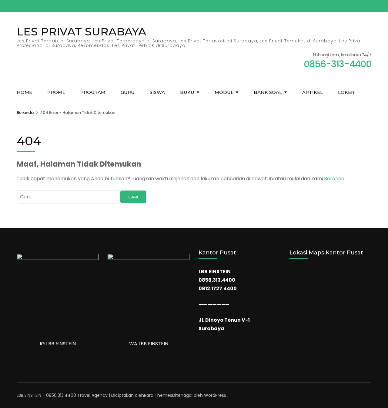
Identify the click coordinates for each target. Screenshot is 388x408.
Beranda (334, 178)
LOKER (346, 92)
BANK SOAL (268, 92)
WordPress (215, 395)
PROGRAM (92, 92)
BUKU (187, 92)
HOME (24, 92)
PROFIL (56, 92)
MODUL (224, 92)
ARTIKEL (312, 92)
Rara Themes (158, 395)
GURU (128, 92)
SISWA (157, 92)
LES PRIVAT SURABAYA (81, 31)
